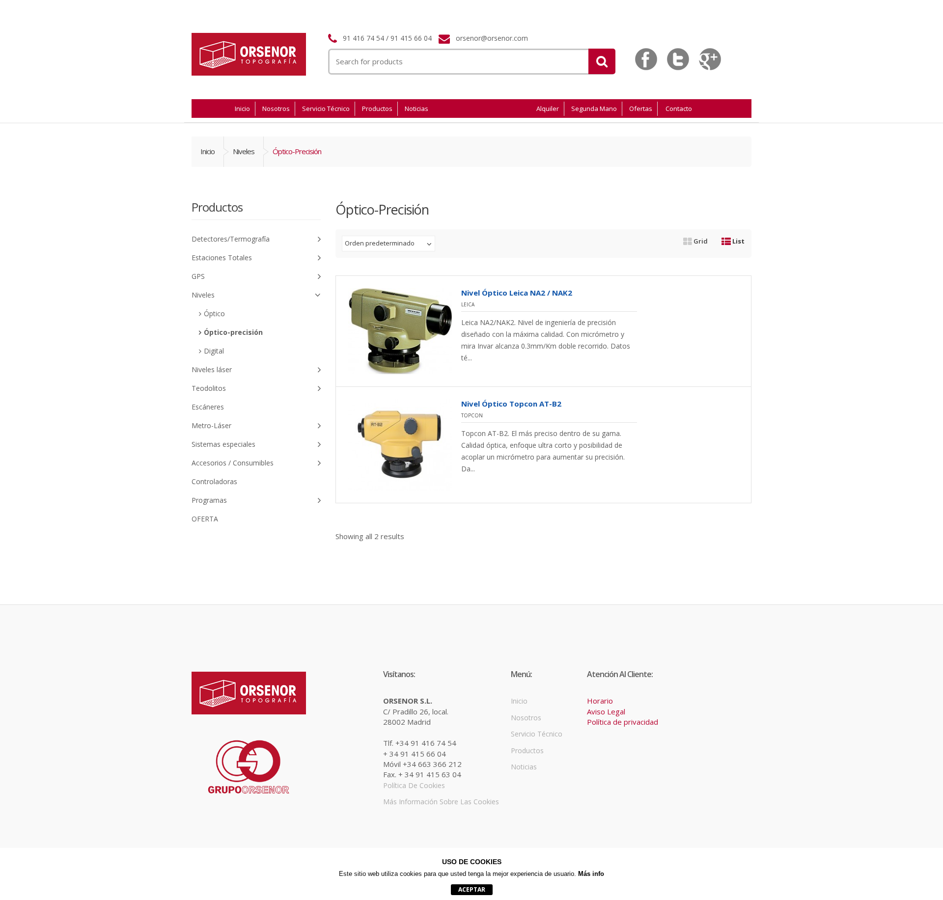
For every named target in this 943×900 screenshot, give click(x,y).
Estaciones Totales (222, 257)
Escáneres (208, 406)
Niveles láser (212, 369)
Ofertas (640, 108)
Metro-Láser (211, 425)
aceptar (471, 889)
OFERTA (205, 518)
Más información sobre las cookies (441, 801)
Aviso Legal (606, 711)
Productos (377, 108)
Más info (591, 873)
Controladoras (214, 481)
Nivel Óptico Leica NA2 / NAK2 (516, 293)
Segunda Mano (594, 108)
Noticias (416, 108)
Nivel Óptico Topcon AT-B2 (511, 404)
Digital (214, 350)
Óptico (214, 313)
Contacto (679, 108)
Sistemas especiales (223, 444)
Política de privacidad (622, 722)
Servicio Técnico (326, 108)
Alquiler (547, 108)
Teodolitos (209, 388)
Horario (600, 701)
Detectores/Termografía (231, 239)
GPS (198, 276)
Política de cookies (414, 785)
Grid (700, 241)
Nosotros (276, 108)
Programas (209, 500)
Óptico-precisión (233, 332)
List (738, 241)
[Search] (601, 61)
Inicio (242, 108)
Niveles (243, 151)
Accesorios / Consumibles (233, 462)
